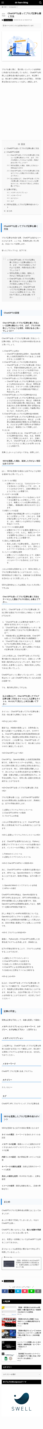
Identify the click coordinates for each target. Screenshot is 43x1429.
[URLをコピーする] (38, 1291)
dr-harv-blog (21, 3)
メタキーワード (16, 195)
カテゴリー (14, 198)
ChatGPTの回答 (13, 152)
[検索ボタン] (40, 2)
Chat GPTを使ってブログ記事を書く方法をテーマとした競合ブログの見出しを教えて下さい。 (25, 173)
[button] (5, 1291)
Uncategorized (8, 20)
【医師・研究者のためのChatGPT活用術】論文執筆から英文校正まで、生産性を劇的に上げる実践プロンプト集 (27, 1264)
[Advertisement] (21, 111)
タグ (12, 201)
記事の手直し (12, 189)
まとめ (9, 211)
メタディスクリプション (19, 192)
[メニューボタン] (2, 2)
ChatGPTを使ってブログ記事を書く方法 (23, 148)
